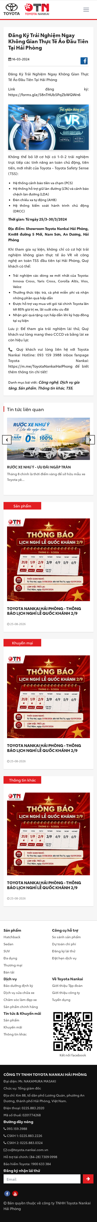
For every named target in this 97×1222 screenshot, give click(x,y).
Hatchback (12, 936)
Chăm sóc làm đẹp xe (20, 999)
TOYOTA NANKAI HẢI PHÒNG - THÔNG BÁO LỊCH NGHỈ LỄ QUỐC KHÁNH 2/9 (44, 610)
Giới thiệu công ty (66, 992)
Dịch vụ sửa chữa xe (19, 992)
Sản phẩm (27, 387)
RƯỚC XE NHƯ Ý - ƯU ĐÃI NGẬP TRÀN (39, 466)
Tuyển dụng (61, 999)
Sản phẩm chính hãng (21, 1006)
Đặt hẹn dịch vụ (64, 958)
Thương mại (13, 965)
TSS (69, 387)
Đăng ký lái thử (63, 951)
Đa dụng (10, 958)
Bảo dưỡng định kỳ (18, 985)
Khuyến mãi (13, 1027)
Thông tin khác (51, 387)
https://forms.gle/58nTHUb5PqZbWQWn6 (44, 94)
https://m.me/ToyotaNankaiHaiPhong (40, 366)
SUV (7, 951)
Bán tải (9, 972)
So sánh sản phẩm (66, 936)
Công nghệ (48, 382)
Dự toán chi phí (64, 944)
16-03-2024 (20, 59)
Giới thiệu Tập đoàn (67, 985)
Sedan (8, 944)
